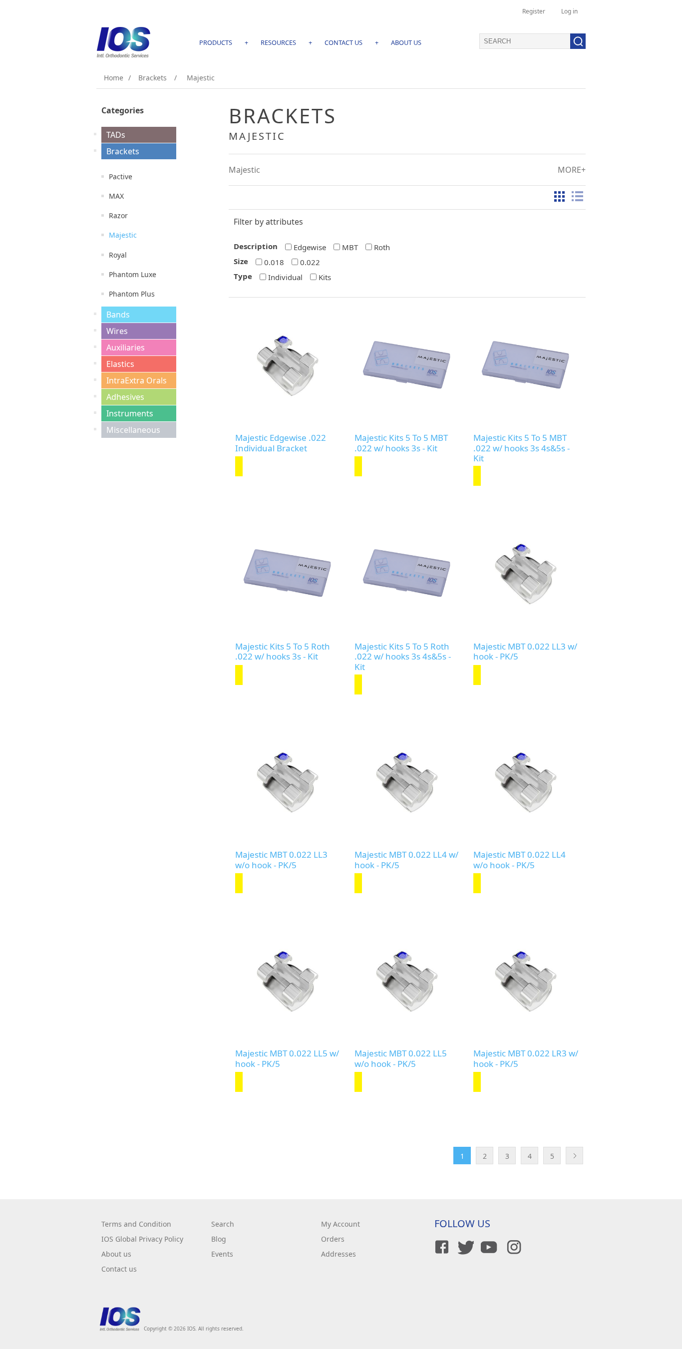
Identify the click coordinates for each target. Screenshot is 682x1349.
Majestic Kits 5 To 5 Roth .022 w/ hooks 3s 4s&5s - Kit (402, 657)
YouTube (488, 1247)
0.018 (274, 262)
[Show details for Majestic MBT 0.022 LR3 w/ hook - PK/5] (526, 980)
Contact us (119, 1269)
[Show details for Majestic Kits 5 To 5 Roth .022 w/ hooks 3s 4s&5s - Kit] (407, 573)
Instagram (512, 1247)
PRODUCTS (215, 42)
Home (113, 77)
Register (533, 11)
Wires (117, 331)
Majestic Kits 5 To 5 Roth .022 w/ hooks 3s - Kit (282, 652)
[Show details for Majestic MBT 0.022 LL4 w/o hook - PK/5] (526, 782)
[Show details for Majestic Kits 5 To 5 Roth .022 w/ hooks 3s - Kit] (287, 573)
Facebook (440, 1247)
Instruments (129, 413)
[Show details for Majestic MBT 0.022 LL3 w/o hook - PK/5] (287, 782)
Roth (382, 247)
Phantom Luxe (132, 274)
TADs (115, 134)
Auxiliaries (125, 347)
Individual (285, 277)
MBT (350, 247)
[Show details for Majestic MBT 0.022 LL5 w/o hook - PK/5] (407, 980)
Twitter (464, 1247)
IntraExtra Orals (136, 380)
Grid (559, 196)
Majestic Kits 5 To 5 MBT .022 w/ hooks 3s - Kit (401, 443)
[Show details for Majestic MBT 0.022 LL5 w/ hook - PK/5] (287, 980)
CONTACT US (343, 42)
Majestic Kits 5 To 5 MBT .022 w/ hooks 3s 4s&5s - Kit (521, 448)
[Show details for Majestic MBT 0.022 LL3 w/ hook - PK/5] (526, 573)
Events (222, 1254)
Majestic (123, 235)
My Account (340, 1224)
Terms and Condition (136, 1224)
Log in (569, 11)
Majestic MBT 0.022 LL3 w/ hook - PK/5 (525, 652)
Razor (118, 215)
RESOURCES (278, 42)
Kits (325, 277)
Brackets (122, 151)
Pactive (120, 176)
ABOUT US (406, 42)
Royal (118, 255)
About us (116, 1254)
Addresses (338, 1254)
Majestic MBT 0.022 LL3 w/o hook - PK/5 (281, 860)
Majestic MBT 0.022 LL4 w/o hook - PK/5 (519, 860)
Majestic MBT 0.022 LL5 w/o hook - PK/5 (400, 1058)
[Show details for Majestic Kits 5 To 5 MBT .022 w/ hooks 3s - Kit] (407, 365)
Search (222, 1224)
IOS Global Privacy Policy (142, 1239)
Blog (218, 1239)
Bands (118, 314)
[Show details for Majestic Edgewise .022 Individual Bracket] (287, 365)
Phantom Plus (132, 294)
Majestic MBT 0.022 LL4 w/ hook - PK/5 (406, 860)
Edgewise (310, 247)
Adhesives (125, 396)
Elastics (120, 363)
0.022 (310, 262)
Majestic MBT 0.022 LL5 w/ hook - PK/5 (287, 1058)
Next (574, 1155)
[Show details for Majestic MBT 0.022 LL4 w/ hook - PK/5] (407, 782)
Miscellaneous (133, 429)
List (577, 196)
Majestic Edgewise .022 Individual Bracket (280, 443)
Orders (332, 1239)
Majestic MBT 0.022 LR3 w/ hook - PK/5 (525, 1058)
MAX (116, 196)
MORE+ (572, 169)
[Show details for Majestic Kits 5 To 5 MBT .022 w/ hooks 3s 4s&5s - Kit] (526, 365)
